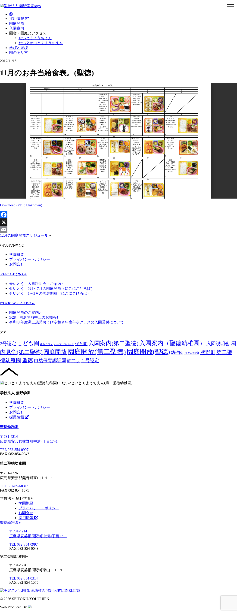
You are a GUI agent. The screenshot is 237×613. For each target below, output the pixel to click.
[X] (118, 222)
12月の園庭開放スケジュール (24, 235)
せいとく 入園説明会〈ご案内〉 (37, 284)
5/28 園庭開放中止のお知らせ (34, 317)
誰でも (73, 360)
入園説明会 (218, 343)
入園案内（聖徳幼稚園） (172, 343)
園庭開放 (16, 23)
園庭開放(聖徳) (148, 351)
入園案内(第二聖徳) (113, 343)
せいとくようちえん (35, 38)
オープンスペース (64, 344)
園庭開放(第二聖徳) (97, 351)
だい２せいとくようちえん (41, 43)
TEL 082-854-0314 (14, 486)
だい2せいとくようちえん (17, 303)
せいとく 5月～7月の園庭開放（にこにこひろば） (51, 288)
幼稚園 (177, 352)
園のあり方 (18, 52)
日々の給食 (191, 353)
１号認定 (90, 360)
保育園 (81, 343)
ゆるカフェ (46, 344)
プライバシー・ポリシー (29, 259)
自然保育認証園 (50, 360)
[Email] (118, 229)
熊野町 (207, 352)
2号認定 (8, 343)
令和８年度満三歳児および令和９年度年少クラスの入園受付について (66, 322)
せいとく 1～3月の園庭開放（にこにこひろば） (50, 293)
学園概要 (16, 255)
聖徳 (27, 360)
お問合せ (16, 264)
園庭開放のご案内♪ (25, 312)
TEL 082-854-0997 (14, 450)
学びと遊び (18, 48)
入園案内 (16, 28)
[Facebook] (118, 214)
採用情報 (17, 19)
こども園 (28, 343)
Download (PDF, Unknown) (21, 205)
